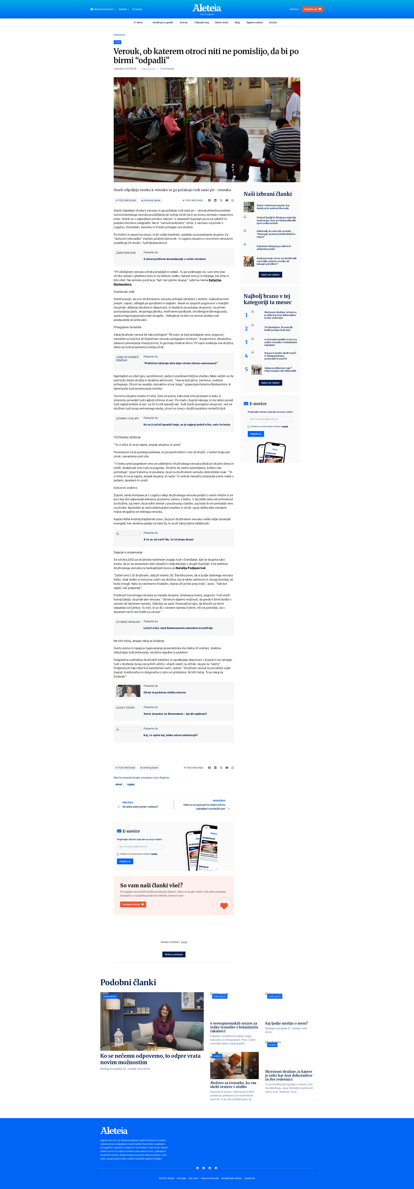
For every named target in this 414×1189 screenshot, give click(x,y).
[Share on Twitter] (221, 200)
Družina (273, 22)
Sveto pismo (110, 996)
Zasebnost (249, 1178)
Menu (140, 22)
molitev (217, 1056)
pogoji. (154, 853)
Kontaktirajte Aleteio (231, 1178)
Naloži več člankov (270, 274)
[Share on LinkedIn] (215, 200)
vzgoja (130, 784)
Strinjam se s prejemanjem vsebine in (139, 854)
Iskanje (138, 9)
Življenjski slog (201, 22)
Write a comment (174, 954)
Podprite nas (310, 9)
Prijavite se (125, 861)
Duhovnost (119, 34)
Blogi (237, 22)
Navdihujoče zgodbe (163, 22)
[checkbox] (118, 854)
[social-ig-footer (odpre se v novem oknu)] (216, 1168)
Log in (184, 942)
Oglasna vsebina (254, 22)
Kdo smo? (193, 1178)
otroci (119, 784)
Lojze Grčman (148, 68)
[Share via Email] (227, 200)
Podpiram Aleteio (131, 904)
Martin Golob (221, 22)
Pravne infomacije (210, 1178)
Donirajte (181, 1178)
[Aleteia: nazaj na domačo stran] (207, 7)
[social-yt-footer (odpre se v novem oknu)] (197, 1168)
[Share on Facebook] (209, 200)
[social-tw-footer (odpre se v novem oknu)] (210, 1168)
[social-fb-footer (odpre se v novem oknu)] (203, 1168)
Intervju (184, 22)
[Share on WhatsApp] (232, 200)
